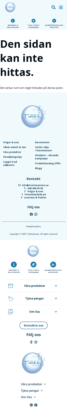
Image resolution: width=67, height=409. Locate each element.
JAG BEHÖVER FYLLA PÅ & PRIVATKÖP (53, 271)
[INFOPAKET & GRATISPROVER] (14, 264)
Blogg (38, 168)
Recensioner (42, 142)
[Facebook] (31, 214)
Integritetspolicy (33, 226)
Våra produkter (12, 152)
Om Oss (34, 312)
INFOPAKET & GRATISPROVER (14, 271)
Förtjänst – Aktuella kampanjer (46, 157)
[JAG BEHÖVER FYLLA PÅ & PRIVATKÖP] (53, 264)
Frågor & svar (11, 142)
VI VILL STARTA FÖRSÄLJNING (33, 271)
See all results (10, 26)
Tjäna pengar (34, 298)
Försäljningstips (12, 156)
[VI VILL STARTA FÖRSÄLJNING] (33, 264)
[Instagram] (35, 214)
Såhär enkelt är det (14, 147)
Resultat (7, 21)
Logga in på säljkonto (10, 163)
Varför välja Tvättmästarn (43, 149)
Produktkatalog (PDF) (47, 163)
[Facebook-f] (31, 342)
